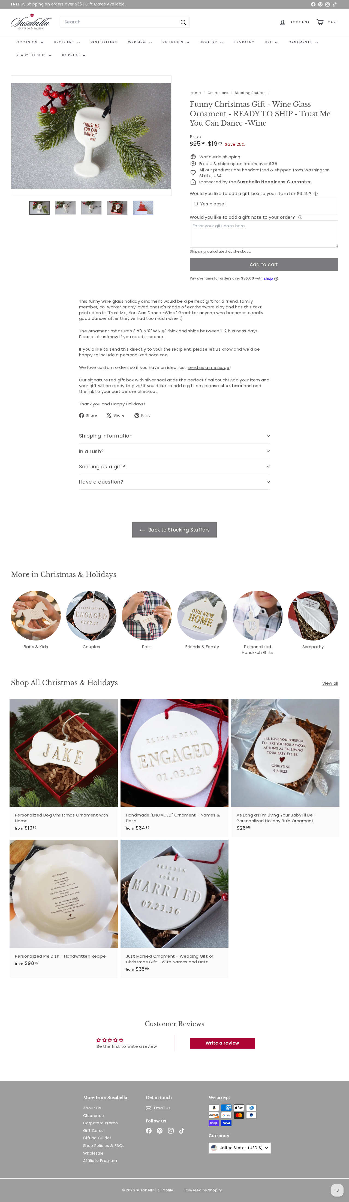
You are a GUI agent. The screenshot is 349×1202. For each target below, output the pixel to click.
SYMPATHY (244, 42)
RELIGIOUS (174, 42)
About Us (92, 1108)
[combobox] (124, 22)
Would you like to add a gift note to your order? (243, 217)
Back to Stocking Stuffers (178, 530)
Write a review (222, 1043)
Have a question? (101, 481)
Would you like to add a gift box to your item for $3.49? (250, 193)
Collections (218, 92)
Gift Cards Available (105, 4)
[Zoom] (91, 136)
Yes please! (213, 204)
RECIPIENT (65, 42)
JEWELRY (209, 42)
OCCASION (27, 42)
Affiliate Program (100, 1160)
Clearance (93, 1115)
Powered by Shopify (203, 1190)
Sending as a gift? (102, 466)
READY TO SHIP (31, 55)
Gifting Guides (97, 1138)
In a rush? (91, 451)
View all (330, 683)
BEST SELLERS (104, 42)
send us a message (208, 367)
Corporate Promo (100, 1123)
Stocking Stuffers (250, 92)
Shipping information (106, 435)
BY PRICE (71, 55)
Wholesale (93, 1153)
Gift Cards (93, 1130)
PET (269, 42)
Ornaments (301, 42)
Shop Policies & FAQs (104, 1145)
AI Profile (165, 1190)
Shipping (198, 251)
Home (196, 92)
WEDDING (138, 42)
